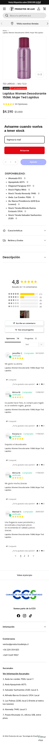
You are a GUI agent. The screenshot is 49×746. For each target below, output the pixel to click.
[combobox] (24, 15)
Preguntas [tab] (29, 338)
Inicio (5, 31)
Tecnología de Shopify (31, 736)
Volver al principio (24, 575)
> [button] (33, 555)
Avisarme (24, 150)
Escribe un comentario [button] (25, 323)
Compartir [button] (12, 380)
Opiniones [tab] (10, 338)
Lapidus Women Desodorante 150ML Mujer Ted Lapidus (23, 33)
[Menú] (4, 9)
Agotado (33, 162)
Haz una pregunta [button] (26, 330)
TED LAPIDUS (9, 84)
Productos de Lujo (15, 736)
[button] (45, 9)
